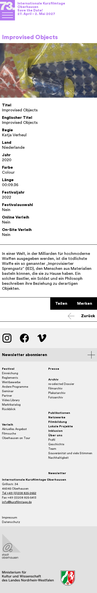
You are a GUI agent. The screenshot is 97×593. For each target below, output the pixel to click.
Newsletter (57, 473)
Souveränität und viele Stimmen (70, 453)
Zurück (88, 316)
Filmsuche (9, 433)
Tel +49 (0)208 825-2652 (19, 493)
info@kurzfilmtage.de (17, 502)
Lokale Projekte (60, 426)
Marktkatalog (11, 404)
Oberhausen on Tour (16, 438)
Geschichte (56, 444)
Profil (51, 439)
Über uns (55, 435)
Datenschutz (11, 521)
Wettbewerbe (11, 382)
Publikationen (59, 412)
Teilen (61, 303)
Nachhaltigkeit (58, 457)
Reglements (10, 377)
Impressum (9, 517)
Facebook (24, 338)
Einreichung (10, 373)
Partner (7, 395)
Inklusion (55, 430)
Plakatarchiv (56, 392)
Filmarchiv (55, 388)
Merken (84, 303)
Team (52, 448)
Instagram (7, 338)
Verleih (7, 424)
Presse (53, 368)
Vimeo (42, 338)
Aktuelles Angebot (14, 429)
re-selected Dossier (61, 383)
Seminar (7, 391)
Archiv (53, 379)
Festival (8, 368)
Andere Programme (15, 386)
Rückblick (8, 409)
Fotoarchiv (55, 397)
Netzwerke (56, 417)
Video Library (11, 400)
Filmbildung (57, 421)
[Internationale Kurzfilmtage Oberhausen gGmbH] (7, 15)
